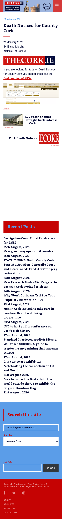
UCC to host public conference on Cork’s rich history (27, 329)
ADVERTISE (9, 508)
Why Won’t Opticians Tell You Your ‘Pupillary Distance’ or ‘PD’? (29, 298)
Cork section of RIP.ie (17, 78)
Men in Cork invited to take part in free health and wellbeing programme (28, 313)
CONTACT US (10, 512)
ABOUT (7, 500)
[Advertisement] (31, 183)
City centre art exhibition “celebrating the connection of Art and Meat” (28, 366)
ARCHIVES (8, 504)
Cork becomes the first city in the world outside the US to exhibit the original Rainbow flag (29, 384)
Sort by (7, 436)
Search (7, 461)
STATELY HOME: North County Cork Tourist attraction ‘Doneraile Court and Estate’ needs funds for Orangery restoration (30, 267)
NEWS (6, 108)
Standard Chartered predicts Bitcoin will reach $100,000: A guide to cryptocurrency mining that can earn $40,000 (30, 346)
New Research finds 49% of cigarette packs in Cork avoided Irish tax (30, 285)
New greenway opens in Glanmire (28, 251)
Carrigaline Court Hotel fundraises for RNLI (29, 241)
